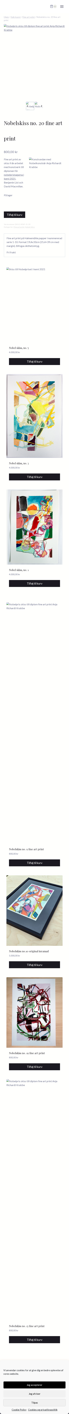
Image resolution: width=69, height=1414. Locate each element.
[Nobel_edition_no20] (34, 62)
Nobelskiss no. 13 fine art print (26, 1326)
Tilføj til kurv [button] (34, 361)
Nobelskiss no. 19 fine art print (27, 1053)
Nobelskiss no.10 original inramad (29, 951)
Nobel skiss (30, 227)
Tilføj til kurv (14, 214)
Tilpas (34, 1402)
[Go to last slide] (27, 106)
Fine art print (19, 227)
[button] (30, 106)
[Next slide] (41, 106)
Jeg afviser (34, 1393)
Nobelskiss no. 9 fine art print (26, 849)
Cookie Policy (19, 1409)
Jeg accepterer (34, 1384)
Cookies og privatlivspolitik (42, 1409)
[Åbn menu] (61, 6)
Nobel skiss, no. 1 (19, 570)
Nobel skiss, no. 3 (19, 463)
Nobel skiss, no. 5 (19, 348)
